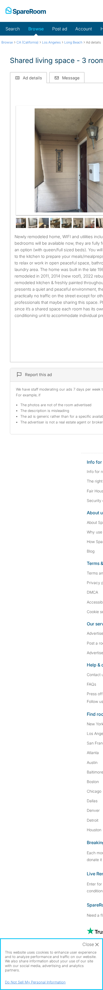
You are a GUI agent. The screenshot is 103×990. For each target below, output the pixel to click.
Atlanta (93, 752)
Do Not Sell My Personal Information (35, 982)
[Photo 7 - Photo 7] (78, 223)
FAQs (91, 684)
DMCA (92, 592)
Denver (93, 810)
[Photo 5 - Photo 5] (55, 223)
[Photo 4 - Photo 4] (43, 223)
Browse (36, 28)
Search (12, 28)
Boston (93, 781)
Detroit (92, 820)
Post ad (59, 28)
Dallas (92, 800)
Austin (92, 762)
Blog (90, 551)
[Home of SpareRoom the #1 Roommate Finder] (25, 10)
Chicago (94, 791)
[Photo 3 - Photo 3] (32, 223)
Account (83, 28)
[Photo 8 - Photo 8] (89, 223)
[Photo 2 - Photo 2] (21, 223)
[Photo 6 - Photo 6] (66, 223)
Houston (94, 829)
